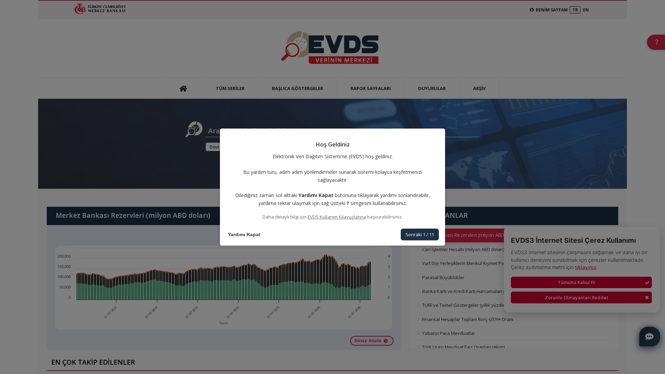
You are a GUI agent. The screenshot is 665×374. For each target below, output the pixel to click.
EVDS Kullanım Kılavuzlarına (337, 217)
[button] (244, 234)
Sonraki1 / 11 (420, 234)
